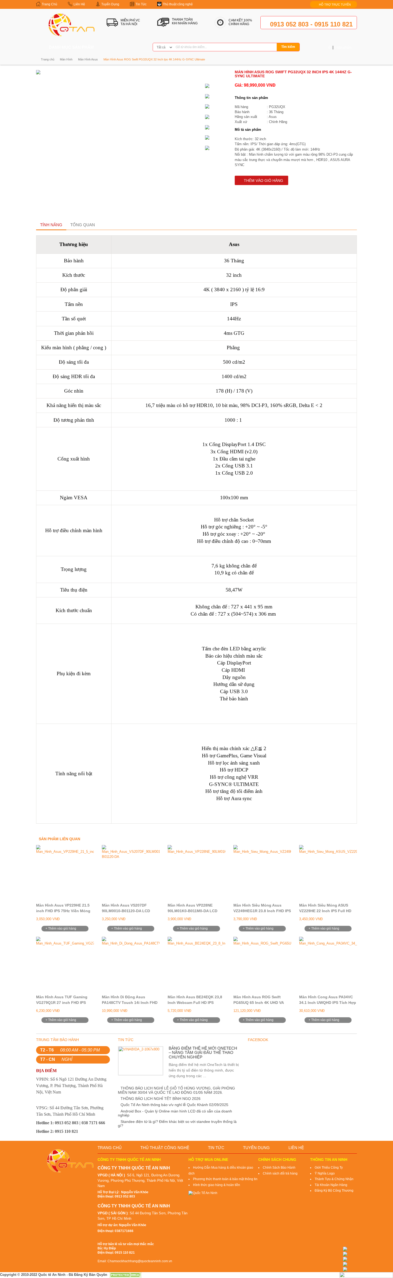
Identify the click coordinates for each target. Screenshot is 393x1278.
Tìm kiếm (288, 47)
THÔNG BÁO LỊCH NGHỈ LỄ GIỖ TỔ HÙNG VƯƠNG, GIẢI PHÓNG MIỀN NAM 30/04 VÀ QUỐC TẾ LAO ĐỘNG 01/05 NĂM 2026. (176, 1090)
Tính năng (51, 224)
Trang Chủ (110, 1147)
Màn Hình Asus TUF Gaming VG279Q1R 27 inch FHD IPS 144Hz (61, 1002)
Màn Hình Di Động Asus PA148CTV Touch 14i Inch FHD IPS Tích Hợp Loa (129, 1002)
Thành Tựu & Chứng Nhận (334, 1179)
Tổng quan (82, 224)
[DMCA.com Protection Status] (125, 1275)
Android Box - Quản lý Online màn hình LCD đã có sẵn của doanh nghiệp (175, 1113)
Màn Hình (66, 59)
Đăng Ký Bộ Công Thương (334, 1190)
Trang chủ (47, 59)
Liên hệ (296, 1147)
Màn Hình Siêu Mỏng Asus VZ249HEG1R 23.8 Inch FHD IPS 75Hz (262, 911)
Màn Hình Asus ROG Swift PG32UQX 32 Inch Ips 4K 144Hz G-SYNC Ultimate (154, 59)
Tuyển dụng (256, 1147)
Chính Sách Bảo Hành (279, 1167)
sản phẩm (340, 47)
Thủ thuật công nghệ (164, 1147)
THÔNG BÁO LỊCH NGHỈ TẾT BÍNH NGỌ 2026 (161, 1098)
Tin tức (216, 1147)
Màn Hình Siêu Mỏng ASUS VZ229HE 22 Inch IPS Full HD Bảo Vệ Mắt (325, 911)
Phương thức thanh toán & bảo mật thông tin (225, 1179)
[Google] (135, 47)
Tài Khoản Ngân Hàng (331, 1185)
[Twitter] (127, 47)
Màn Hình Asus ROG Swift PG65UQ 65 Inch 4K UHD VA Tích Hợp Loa (258, 1002)
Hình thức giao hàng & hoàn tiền (216, 1185)
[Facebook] (118, 47)
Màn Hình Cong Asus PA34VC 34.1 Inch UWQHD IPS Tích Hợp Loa (327, 1002)
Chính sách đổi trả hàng (280, 1173)
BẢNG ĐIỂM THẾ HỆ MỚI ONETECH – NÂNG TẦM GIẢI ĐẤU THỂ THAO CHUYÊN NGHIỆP (203, 1052)
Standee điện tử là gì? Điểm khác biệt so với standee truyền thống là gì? (177, 1123)
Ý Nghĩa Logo (325, 1173)
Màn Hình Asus (88, 59)
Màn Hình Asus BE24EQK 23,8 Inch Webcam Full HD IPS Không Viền (195, 1002)
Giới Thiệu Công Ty (329, 1167)
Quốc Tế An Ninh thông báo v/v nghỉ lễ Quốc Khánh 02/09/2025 (174, 1105)
